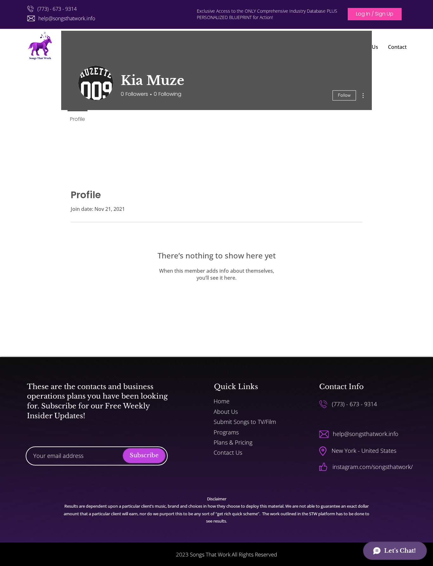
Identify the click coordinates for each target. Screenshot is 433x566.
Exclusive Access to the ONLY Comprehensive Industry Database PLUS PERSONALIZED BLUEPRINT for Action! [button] (267, 14)
